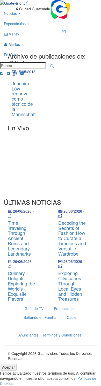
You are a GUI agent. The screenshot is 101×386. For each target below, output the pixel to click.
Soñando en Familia (40, 317)
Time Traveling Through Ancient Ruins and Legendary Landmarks (19, 238)
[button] (52, 66)
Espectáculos (15, 23)
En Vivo (10, 54)
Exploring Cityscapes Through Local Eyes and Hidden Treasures (70, 286)
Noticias (11, 13)
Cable (71, 317)
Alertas (14, 44)
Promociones (64, 308)
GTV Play (11, 34)
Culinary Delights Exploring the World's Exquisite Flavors (21, 286)
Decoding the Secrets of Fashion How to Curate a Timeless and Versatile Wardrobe (72, 238)
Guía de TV (34, 308)
